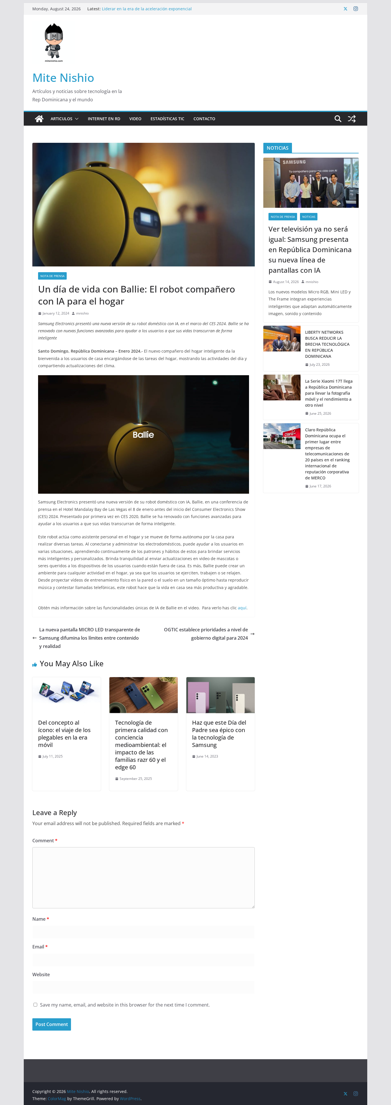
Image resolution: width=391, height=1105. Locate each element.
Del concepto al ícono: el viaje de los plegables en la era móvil (64, 734)
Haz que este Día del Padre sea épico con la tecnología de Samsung (219, 734)
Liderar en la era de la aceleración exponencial (147, 8)
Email (40, 947)
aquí (242, 607)
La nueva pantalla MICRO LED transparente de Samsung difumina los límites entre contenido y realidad (89, 637)
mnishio (82, 313)
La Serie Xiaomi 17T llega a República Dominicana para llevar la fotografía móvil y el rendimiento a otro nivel (329, 393)
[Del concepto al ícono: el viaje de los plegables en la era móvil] (66, 681)
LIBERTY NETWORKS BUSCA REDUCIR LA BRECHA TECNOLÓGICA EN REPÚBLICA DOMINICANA (327, 344)
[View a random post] (352, 119)
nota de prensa (52, 276)
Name (40, 919)
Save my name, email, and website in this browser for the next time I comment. (125, 1005)
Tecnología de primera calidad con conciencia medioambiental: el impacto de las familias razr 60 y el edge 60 (141, 745)
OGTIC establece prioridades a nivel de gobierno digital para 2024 (206, 633)
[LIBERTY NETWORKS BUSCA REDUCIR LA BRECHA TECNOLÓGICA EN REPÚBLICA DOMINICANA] (282, 348)
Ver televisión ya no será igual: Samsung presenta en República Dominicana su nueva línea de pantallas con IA (310, 249)
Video (135, 118)
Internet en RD (104, 118)
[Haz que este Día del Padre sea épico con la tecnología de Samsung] (220, 681)
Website (41, 974)
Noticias (308, 217)
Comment (45, 840)
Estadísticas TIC (167, 118)
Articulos (61, 118)
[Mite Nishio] (39, 119)
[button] (75, 119)
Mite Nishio (63, 77)
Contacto (204, 118)
